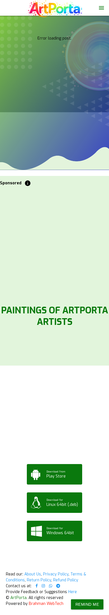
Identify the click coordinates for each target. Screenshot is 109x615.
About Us (32, 574)
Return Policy (39, 580)
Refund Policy (65, 580)
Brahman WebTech (46, 603)
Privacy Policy (55, 574)
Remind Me (87, 604)
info (27, 183)
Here (72, 592)
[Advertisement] (54, 244)
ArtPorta (18, 597)
